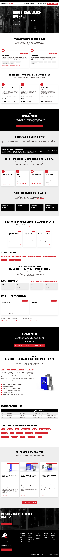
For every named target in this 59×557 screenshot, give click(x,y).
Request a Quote (52, 3)
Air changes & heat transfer (20, 320)
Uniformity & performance (26, 244)
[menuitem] (26, 4)
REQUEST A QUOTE (6, 549)
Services (21, 539)
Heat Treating (30, 545)
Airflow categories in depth (21, 184)
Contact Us (53, 539)
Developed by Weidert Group (53, 554)
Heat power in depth (50, 184)
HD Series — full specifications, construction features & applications (44, 281)
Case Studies (38, 538)
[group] (29, 19)
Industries (32, 3)
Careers (52, 537)
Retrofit (21, 537)
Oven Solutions (26, 3)
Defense (29, 543)
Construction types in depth (36, 184)
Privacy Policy (44, 554)
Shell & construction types (43, 244)
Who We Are (53, 535)
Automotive (30, 537)
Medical (29, 541)
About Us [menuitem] (44, 3)
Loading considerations (33, 320)
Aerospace (29, 535)
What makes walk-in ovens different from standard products (29, 345)
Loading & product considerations (13, 244)
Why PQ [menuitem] (36, 3)
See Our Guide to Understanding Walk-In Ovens (29, 125)
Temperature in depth (6, 184)
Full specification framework (33, 226)
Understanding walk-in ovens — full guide (11, 65)
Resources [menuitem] (40, 3)
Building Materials (31, 539)
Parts (21, 541)
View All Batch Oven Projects (29, 502)
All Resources (45, 535)
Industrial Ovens (22, 535)
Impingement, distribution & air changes (49, 252)
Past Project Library (46, 537)
